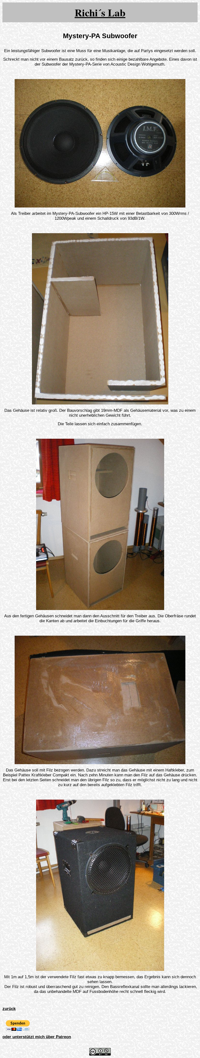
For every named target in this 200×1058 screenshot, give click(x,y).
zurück (9, 1008)
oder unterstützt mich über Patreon (36, 1037)
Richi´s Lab (100, 12)
